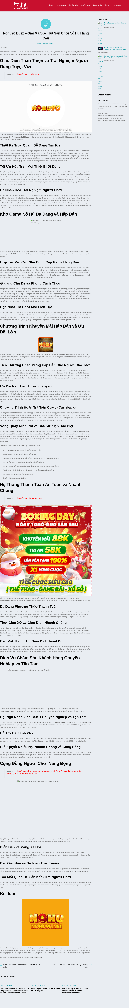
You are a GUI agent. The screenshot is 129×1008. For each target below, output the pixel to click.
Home (51, 5)
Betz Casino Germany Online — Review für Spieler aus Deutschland (115, 48)
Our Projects (85, 5)
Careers (107, 5)
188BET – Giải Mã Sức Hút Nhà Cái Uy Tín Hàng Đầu (70, 966)
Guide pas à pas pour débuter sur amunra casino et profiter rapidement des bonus (75, 991)
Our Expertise (73, 5)
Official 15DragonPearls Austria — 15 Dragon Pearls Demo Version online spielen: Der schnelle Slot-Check (14, 991)
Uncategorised (48, 43)
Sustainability (97, 5)
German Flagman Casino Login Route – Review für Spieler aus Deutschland (116, 57)
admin (39, 43)
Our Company (61, 5)
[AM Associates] (21, 8)
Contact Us (117, 5)
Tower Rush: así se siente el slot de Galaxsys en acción (115, 24)
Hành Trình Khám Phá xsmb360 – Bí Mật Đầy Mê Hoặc (21, 966)
